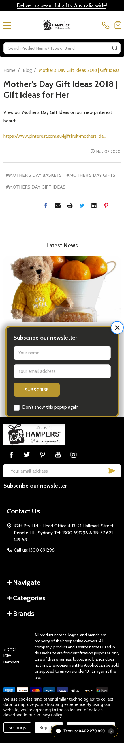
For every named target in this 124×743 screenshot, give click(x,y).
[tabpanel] (62, 314)
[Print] (70, 205)
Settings (17, 727)
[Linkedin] (94, 205)
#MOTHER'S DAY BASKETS (34, 175)
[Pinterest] (106, 205)
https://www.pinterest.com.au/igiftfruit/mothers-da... (54, 136)
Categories (29, 598)
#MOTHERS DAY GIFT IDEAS (35, 187)
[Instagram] (73, 454)
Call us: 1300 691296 (34, 550)
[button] (117, 327)
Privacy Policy (48, 715)
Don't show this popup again (50, 407)
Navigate (26, 582)
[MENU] (7, 25)
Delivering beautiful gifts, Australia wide (61, 5)
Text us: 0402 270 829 (87, 731)
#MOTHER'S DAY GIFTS (90, 175)
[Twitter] (82, 205)
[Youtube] (58, 454)
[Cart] (118, 25)
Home (9, 70)
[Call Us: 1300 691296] (107, 25)
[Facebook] (45, 205)
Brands (23, 613)
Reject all (49, 727)
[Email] (57, 205)
